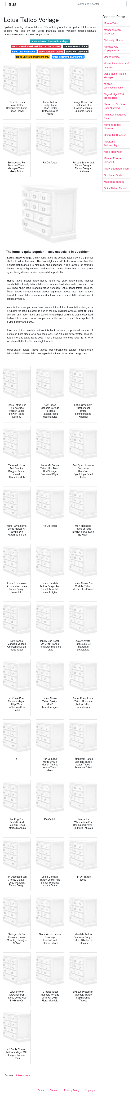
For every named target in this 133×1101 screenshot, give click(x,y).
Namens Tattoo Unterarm (112, 126)
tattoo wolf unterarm (77, 51)
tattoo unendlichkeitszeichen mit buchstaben (36, 46)
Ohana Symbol (112, 57)
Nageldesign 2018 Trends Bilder (114, 95)
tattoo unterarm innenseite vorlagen (50, 41)
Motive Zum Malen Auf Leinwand (116, 65)
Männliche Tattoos (114, 181)
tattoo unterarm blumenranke (68, 56)
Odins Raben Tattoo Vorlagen (115, 75)
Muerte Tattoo (111, 23)
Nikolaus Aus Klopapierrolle (111, 48)
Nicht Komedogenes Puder (115, 116)
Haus (11, 4)
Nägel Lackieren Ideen (116, 168)
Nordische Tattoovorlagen (112, 143)
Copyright (90, 1090)
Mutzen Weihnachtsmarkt (113, 85)
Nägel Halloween (113, 151)
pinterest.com (22, 1075)
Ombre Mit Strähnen (115, 135)
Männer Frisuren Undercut (113, 160)
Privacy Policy (71, 1090)
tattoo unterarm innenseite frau (32, 56)
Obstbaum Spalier (114, 175)
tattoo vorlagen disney (51, 51)
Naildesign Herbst (113, 40)
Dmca (40, 1090)
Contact (54, 1090)
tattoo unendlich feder (24, 51)
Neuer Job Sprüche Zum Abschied (114, 106)
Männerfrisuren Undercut (112, 31)
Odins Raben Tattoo (115, 188)
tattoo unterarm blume (75, 46)
